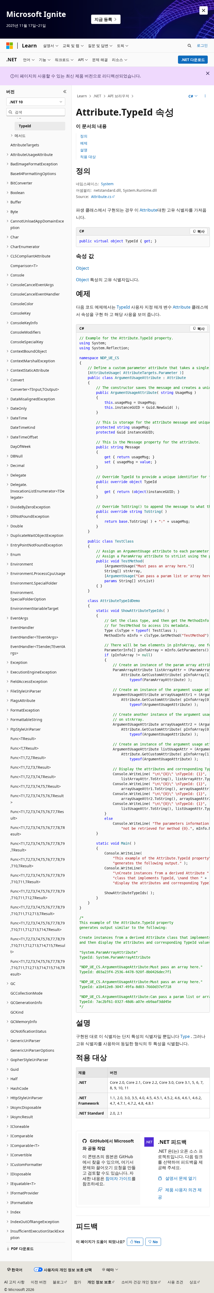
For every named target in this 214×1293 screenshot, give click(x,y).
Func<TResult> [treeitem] (23, 738)
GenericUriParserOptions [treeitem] (32, 1050)
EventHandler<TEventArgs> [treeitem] (34, 637)
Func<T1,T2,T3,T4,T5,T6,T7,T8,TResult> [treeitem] (37, 831)
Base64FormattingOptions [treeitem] (33, 173)
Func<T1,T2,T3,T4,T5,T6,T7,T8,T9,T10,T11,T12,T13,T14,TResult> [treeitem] (37, 926)
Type (185, 1036)
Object (82, 268)
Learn (82, 95)
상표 (193, 1281)
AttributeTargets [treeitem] (24, 144)
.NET (97, 95)
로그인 (202, 45)
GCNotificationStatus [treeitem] (28, 1031)
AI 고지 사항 (14, 1281)
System (107, 183)
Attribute (148, 210)
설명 (83, 149)
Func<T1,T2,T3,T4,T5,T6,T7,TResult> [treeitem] (37, 815)
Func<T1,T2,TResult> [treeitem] (28, 757)
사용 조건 (175, 1281)
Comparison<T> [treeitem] (24, 265)
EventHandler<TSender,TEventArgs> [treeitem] (37, 649)
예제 (83, 143)
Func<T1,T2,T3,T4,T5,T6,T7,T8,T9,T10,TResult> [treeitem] (37, 862)
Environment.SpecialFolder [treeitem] (33, 583)
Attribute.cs (101, 196)
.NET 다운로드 (193, 59)
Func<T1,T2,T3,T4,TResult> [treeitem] (33, 776)
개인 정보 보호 (99, 1281)
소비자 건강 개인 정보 (139, 1281)
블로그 (58, 1281)
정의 (83, 136)
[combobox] (35, 102)
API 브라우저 (118, 95)
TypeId (123, 307)
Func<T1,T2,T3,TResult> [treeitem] (30, 767)
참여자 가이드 (118, 1178)
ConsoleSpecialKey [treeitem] (26, 341)
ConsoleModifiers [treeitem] (25, 332)
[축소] (64, 91)
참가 (77, 1281)
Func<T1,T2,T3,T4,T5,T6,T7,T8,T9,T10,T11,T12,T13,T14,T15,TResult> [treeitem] (37, 945)
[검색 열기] (189, 45)
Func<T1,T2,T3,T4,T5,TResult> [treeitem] (35, 786)
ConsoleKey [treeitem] (20, 313)
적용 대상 (88, 156)
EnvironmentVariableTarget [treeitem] (34, 608)
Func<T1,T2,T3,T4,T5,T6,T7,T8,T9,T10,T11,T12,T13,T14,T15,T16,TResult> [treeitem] (37, 968)
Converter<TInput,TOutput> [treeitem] (34, 389)
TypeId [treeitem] (25, 125)
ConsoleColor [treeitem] (21, 303)
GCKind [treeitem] (16, 1012)
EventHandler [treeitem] (22, 627)
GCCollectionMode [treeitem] (26, 993)
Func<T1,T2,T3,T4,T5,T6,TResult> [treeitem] (37, 799)
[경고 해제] (203, 10)
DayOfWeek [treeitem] (20, 446)
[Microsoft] (9, 45)
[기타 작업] (205, 96)
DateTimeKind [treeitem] (22, 427)
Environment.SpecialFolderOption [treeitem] (28, 596)
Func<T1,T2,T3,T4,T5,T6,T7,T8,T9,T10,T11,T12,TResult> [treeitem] (37, 894)
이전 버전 (38, 1281)
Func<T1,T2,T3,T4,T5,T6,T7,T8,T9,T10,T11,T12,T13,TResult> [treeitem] (37, 910)
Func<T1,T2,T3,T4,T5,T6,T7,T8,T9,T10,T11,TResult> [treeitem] (37, 878)
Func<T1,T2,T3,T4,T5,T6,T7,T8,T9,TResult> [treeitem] (37, 846)
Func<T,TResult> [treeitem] (24, 748)
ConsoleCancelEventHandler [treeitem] (35, 294)
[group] (143, 673)
